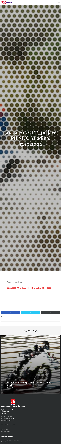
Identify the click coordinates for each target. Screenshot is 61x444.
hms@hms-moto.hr (10, 424)
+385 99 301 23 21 (9, 419)
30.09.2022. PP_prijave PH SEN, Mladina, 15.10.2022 (29, 288)
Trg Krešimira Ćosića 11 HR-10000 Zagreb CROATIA (7, 411)
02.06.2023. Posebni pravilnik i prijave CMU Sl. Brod (29, 384)
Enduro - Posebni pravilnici (10, 317)
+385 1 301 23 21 (8, 417)
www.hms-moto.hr (14, 426)
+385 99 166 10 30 (9, 420)
